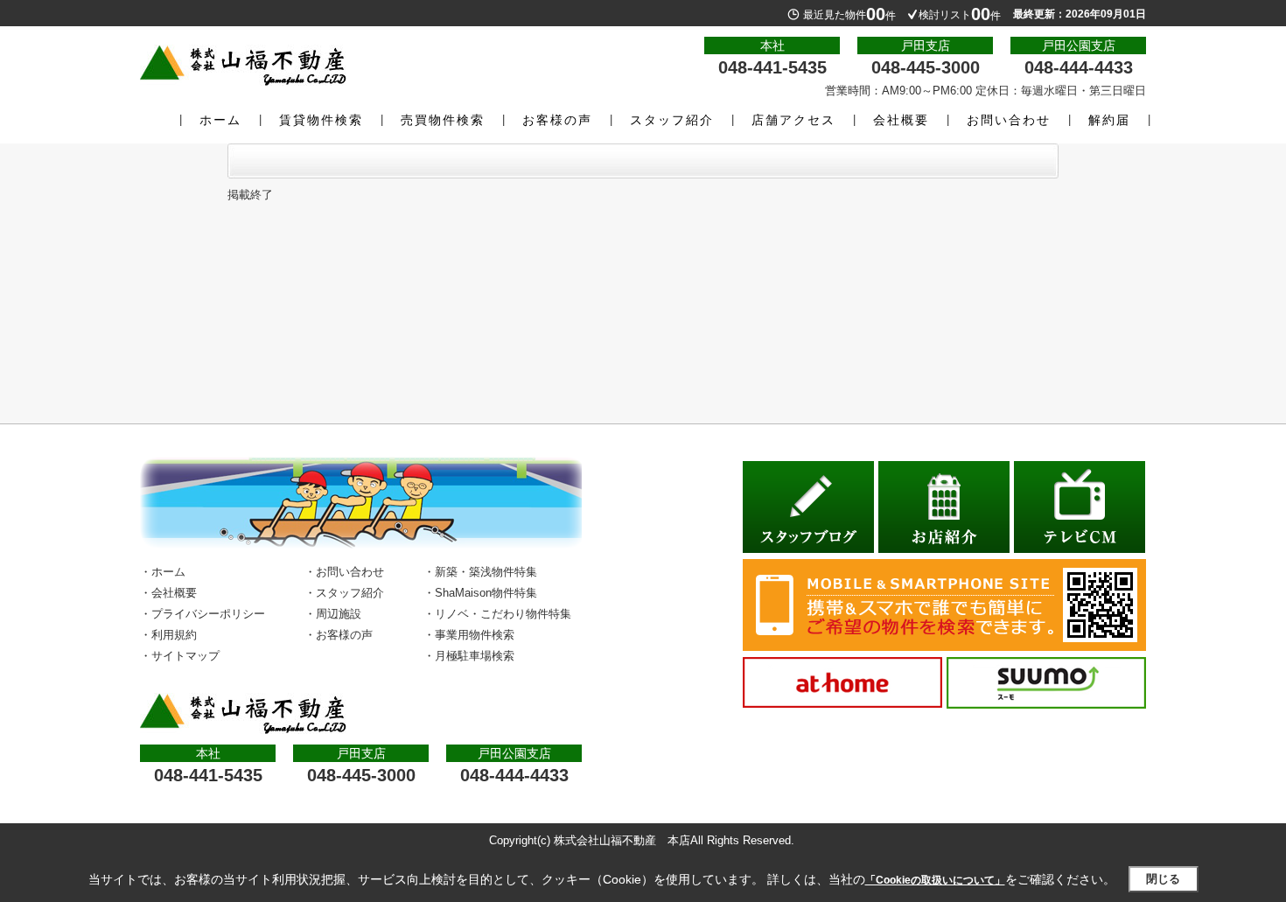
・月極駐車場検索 (468, 655)
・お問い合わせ (344, 571)
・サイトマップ (180, 655)
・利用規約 (168, 634)
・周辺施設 (332, 613)
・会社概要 (168, 592)
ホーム (220, 120)
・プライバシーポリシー (202, 613)
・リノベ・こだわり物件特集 (497, 613)
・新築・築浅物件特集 (480, 571)
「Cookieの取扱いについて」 (935, 880)
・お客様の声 (338, 634)
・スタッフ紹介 (344, 592)
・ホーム (162, 571)
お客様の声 (557, 120)
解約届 (1109, 120)
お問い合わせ (1009, 120)
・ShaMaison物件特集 (480, 592)
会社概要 (901, 120)
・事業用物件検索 (468, 634)
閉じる (1163, 878)
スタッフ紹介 (672, 120)
